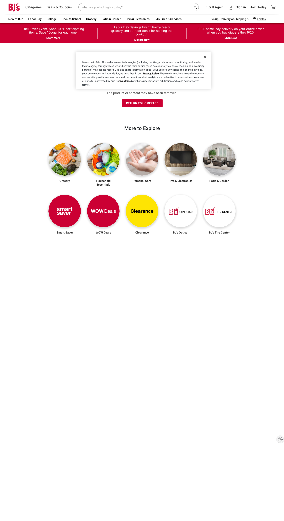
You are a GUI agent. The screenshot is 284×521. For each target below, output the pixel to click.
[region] (143, 70)
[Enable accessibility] (280, 439)
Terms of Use (123, 81)
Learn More (53, 37)
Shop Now (231, 37)
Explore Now (141, 39)
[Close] (205, 57)
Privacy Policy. (151, 73)
